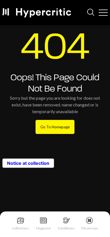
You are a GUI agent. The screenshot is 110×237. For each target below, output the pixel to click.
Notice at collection (28, 163)
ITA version (89, 228)
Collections (20, 228)
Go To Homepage (55, 127)
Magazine (43, 228)
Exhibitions (66, 228)
